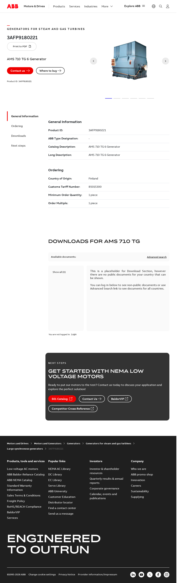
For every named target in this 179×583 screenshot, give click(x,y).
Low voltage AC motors (22, 469)
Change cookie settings (42, 574)
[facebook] (158, 574)
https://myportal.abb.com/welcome (167, 6)
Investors (96, 461)
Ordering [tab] (17, 126)
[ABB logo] (12, 6)
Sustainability (140, 491)
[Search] (160, 6)
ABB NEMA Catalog (19, 480)
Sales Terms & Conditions (23, 495)
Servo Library (57, 485)
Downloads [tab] (18, 135)
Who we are (138, 469)
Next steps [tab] (18, 145)
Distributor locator (60, 502)
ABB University (57, 491)
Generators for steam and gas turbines (108, 443)
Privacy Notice (67, 574)
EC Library (55, 480)
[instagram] (166, 574)
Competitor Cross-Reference (71, 408)
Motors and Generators (47, 443)
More (105, 6)
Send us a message (60, 513)
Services (74, 6)
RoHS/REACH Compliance (24, 506)
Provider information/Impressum (97, 574)
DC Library (55, 474)
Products (59, 6)
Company (137, 461)
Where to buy (48, 70)
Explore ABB (132, 6)
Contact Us (89, 399)
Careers (136, 485)
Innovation (138, 480)
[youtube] (141, 574)
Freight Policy (16, 501)
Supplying (137, 497)
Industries (90, 6)
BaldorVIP (117, 399)
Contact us (17, 70)
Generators (73, 443)
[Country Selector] (153, 6)
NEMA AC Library (59, 469)
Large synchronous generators (25, 448)
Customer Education (61, 497)
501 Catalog (60, 399)
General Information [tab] (24, 116)
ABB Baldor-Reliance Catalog (26, 474)
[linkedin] (133, 574)
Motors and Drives (17, 443)
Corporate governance (104, 488)
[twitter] (150, 574)
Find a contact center (62, 508)
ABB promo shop (142, 474)
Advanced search (157, 257)
